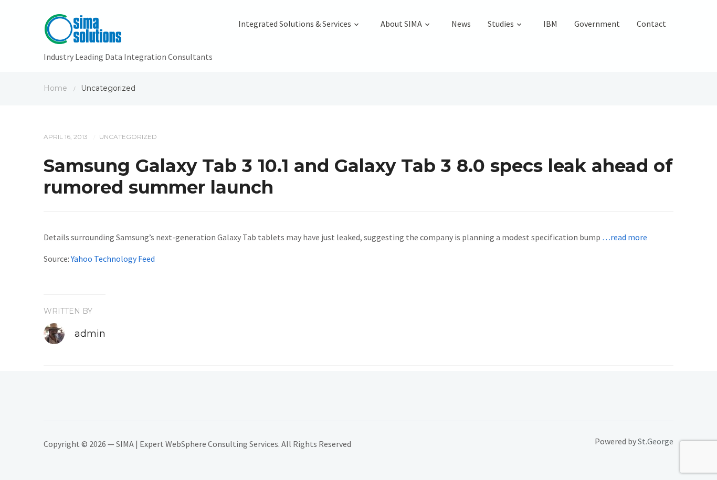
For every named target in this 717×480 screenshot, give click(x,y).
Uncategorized (128, 137)
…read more (624, 237)
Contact (651, 23)
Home (55, 88)
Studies (501, 23)
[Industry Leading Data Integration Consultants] (128, 31)
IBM (550, 23)
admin (90, 333)
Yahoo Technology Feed (113, 258)
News (461, 23)
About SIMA (401, 23)
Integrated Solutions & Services (294, 23)
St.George (655, 441)
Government (597, 23)
